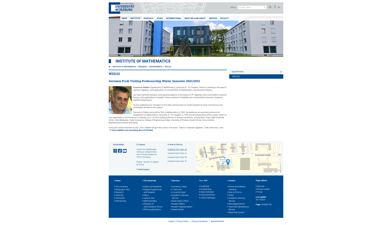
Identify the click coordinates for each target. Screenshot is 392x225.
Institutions (120, 198)
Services (176, 180)
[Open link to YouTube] (125, 151)
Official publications (152, 209)
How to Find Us (176, 145)
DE (279, 7)
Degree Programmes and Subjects (153, 191)
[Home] (109, 67)
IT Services (177, 189)
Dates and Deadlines (153, 186)
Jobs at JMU (149, 198)
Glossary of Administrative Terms (153, 205)
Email (141, 164)
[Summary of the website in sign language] (274, 7)
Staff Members (150, 201)
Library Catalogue (207, 198)
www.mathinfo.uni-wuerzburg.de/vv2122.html (132, 130)
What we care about (195, 18)
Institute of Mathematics (143, 61)
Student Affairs (178, 204)
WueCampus (206, 189)
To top (259, 192)
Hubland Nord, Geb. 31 (177, 161)
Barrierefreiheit (217, 221)
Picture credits (263, 189)
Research (148, 18)
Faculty (224, 18)
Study (160, 18)
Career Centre (178, 209)
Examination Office (180, 201)
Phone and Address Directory (237, 188)
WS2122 (168, 67)
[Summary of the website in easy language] (270, 7)
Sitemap (260, 186)
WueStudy (204, 186)
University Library (179, 186)
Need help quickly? (237, 212)
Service (213, 18)
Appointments (155, 67)
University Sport (179, 192)
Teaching (119, 195)
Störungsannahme (237, 204)
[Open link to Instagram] (115, 151)
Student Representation (182, 207)
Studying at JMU (122, 189)
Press (231, 195)
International (173, 18)
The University (121, 186)
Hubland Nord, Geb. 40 (177, 149)
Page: (258, 204)
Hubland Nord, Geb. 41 (177, 153)
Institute (135, 18)
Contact (141, 145)
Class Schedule (207, 192)
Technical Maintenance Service (239, 208)
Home (118, 180)
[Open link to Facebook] (120, 151)
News (124, 18)
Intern (233, 7)
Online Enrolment (207, 195)
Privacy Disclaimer (200, 221)
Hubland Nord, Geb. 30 (177, 157)
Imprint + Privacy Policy (178, 221)
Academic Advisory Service (180, 196)
